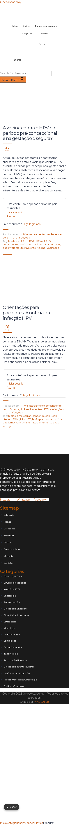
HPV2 (31, 241)
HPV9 (47, 241)
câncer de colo (41, 415)
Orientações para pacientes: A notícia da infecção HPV (26, 313)
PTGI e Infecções (20, 237)
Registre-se (29, 810)
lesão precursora (42, 419)
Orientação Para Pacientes (26, 409)
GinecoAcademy (10, 2)
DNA (16, 419)
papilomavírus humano (46, 244)
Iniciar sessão (15, 212)
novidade (25, 244)
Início (15, 26)
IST (29, 419)
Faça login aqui (32, 224)
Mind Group (41, 701)
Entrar (42, 44)
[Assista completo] (34, 105)
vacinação (53, 247)
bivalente (14, 241)
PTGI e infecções (13, 412)
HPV (24, 241)
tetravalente (28, 247)
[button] (34, 21)
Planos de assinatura (46, 26)
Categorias (26, 33)
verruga (7, 426)
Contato (44, 33)
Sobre (26, 26)
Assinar (11, 216)
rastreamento (40, 422)
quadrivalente (11, 247)
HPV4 (39, 241)
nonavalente (10, 244)
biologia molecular (19, 415)
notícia (58, 419)
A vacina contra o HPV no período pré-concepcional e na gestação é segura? (30, 133)
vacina (42, 247)
